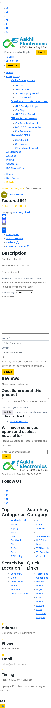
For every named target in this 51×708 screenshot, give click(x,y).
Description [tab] (12, 234)
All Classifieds (13, 152)
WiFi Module (22, 140)
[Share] (25, 230)
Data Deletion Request (41, 613)
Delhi (13, 577)
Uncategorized (17, 188)
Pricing (10, 160)
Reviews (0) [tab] (12, 242)
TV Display (22, 110)
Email (5, 347)
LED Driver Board (25, 114)
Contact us (12, 164)
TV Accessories (24, 131)
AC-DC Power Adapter (29, 127)
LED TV (20, 85)
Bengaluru (16, 573)
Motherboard (23, 89)
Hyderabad (17, 581)
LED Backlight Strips (27, 106)
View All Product (19, 421)
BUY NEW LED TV (15, 168)
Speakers (21, 144)
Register (13, 60)
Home (9, 72)
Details (10, 182)
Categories (12, 76)
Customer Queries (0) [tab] (18, 246)
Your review (9, 296)
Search (41, 52)
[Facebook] (25, 216)
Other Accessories (24, 118)
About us (11, 156)
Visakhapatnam (19, 593)
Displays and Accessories (29, 101)
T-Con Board (23, 97)
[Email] (25, 225)
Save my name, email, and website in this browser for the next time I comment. (24, 363)
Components (20, 135)
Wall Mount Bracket (27, 148)
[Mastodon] (25, 221)
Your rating (9, 292)
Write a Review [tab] (14, 238)
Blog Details (12, 178)
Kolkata (15, 585)
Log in (7, 412)
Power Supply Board (27, 93)
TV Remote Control (27, 123)
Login (11, 56)
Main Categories (23, 80)
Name (6, 338)
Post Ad (14, 65)
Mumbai (15, 589)
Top (2, 706)
